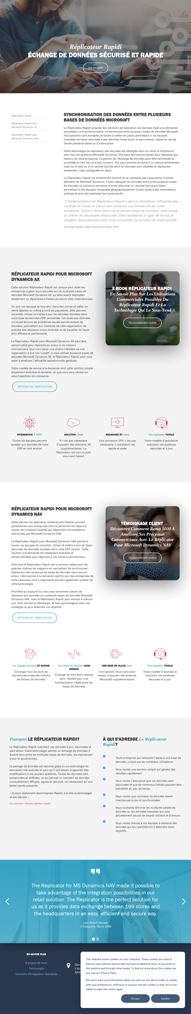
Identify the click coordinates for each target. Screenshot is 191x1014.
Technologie (36, 968)
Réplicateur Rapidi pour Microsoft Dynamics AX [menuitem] (24, 125)
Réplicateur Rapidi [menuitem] (21, 115)
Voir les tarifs (95, 67)
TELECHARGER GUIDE (142, 322)
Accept (135, 998)
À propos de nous (36, 962)
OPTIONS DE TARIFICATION (34, 386)
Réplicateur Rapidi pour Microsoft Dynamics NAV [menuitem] (24, 136)
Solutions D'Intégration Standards (36, 974)
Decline (165, 998)
